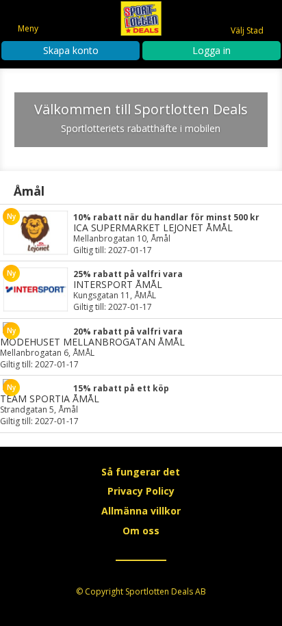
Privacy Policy (141, 490)
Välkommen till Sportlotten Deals (141, 109)
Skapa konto (71, 50)
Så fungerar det (140, 471)
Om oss (141, 530)
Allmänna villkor (141, 510)
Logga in (211, 50)
